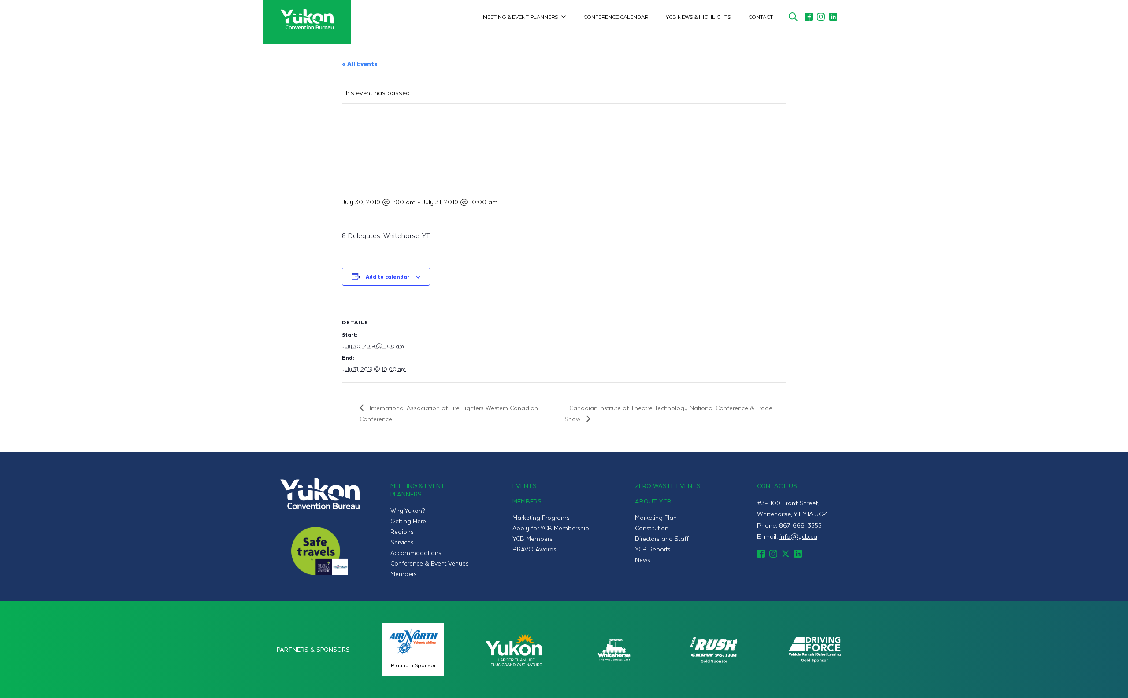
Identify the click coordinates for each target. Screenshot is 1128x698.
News (642, 560)
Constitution (651, 528)
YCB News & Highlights (698, 16)
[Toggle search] (793, 16)
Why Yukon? (407, 510)
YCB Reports (653, 549)
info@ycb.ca (798, 536)
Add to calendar (387, 276)
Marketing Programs (541, 517)
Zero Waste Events (668, 486)
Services (402, 542)
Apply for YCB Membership (550, 528)
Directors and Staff (662, 538)
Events (524, 486)
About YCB (653, 501)
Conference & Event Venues (429, 563)
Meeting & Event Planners (520, 16)
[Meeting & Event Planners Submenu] (566, 17)
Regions (402, 531)
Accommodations (416, 552)
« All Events (360, 64)
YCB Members (532, 538)
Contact (760, 16)
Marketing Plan (656, 517)
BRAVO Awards (534, 549)
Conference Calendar (615, 16)
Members (403, 574)
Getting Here (408, 521)
